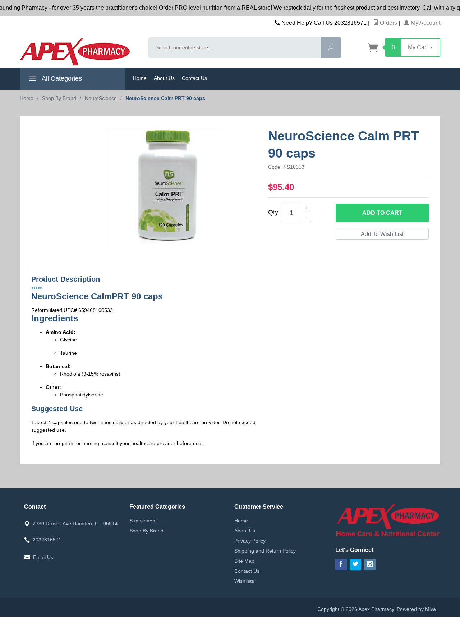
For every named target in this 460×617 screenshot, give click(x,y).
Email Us (43, 557)
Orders (387, 23)
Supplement (143, 520)
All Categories (61, 78)
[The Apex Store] (79, 51)
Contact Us (194, 78)
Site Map (244, 561)
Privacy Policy (250, 541)
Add (382, 213)
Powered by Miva (416, 609)
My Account (424, 23)
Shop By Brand (146, 531)
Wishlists (244, 581)
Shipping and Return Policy (265, 551)
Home (140, 78)
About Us (164, 78)
